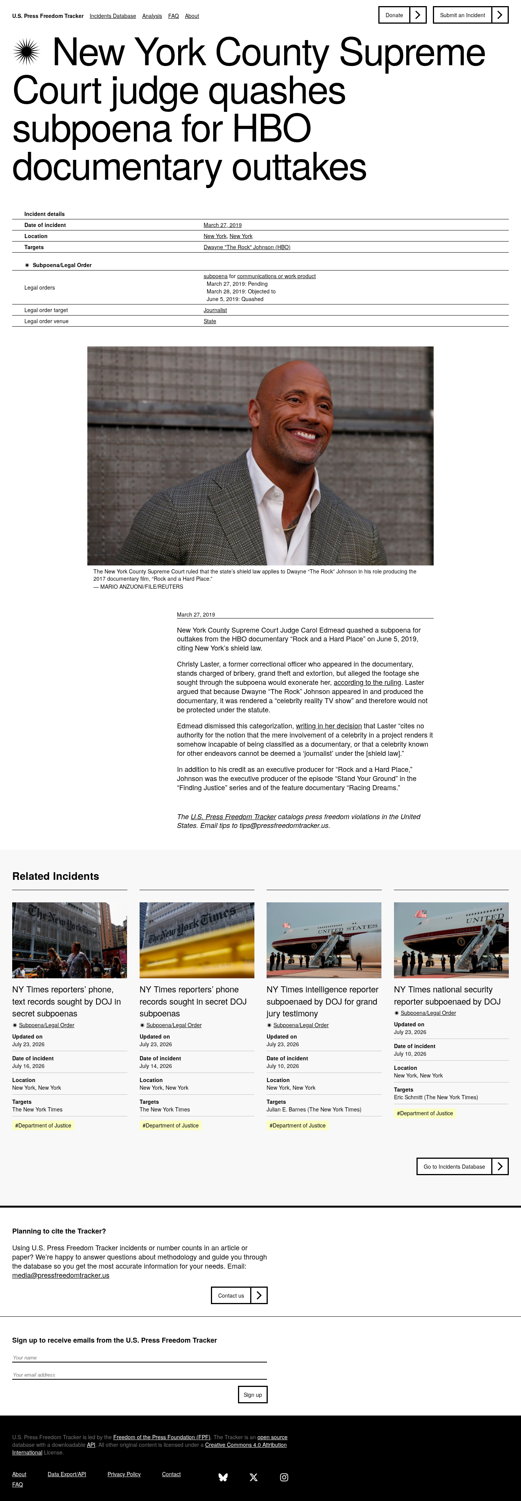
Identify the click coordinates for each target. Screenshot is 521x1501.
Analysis (152, 15)
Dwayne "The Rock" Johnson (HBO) (247, 247)
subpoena (216, 276)
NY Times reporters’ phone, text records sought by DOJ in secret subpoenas (66, 1001)
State (210, 321)
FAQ (173, 15)
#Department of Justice (43, 1125)
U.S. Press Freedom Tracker (48, 15)
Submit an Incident (462, 15)
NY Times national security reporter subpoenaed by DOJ (447, 995)
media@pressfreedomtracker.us (60, 1275)
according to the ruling (367, 682)
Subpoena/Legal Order (62, 265)
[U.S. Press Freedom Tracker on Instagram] (284, 1478)
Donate (394, 15)
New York (215, 236)
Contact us (231, 1295)
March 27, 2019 (223, 225)
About (192, 15)
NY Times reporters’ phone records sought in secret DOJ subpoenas (193, 1001)
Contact (171, 1474)
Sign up (253, 1394)
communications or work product (276, 276)
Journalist (215, 310)
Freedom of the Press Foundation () (162, 1437)
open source (272, 1437)
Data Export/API (67, 1474)
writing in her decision (329, 725)
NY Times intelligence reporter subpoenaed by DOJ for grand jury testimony (322, 1001)
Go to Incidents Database (454, 1166)
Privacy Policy (124, 1474)
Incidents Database (113, 15)
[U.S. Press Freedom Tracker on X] (253, 1478)
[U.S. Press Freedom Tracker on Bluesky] (223, 1478)
